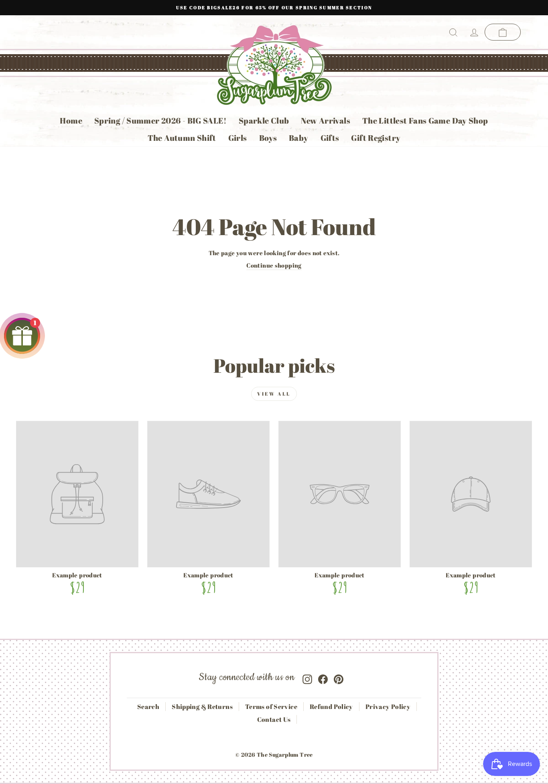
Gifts (330, 137)
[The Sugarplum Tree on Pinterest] (338, 677)
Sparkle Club (264, 120)
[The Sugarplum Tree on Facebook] (323, 677)
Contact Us (274, 719)
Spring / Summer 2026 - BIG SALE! (160, 120)
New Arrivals (325, 120)
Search (148, 706)
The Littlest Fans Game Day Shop (425, 120)
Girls (237, 137)
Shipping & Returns (202, 706)
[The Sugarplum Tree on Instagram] (307, 677)
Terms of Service (271, 706)
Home (71, 120)
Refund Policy (331, 706)
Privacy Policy (387, 706)
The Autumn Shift (182, 137)
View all (274, 393)
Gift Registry (375, 137)
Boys (268, 137)
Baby (299, 137)
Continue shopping (273, 265)
